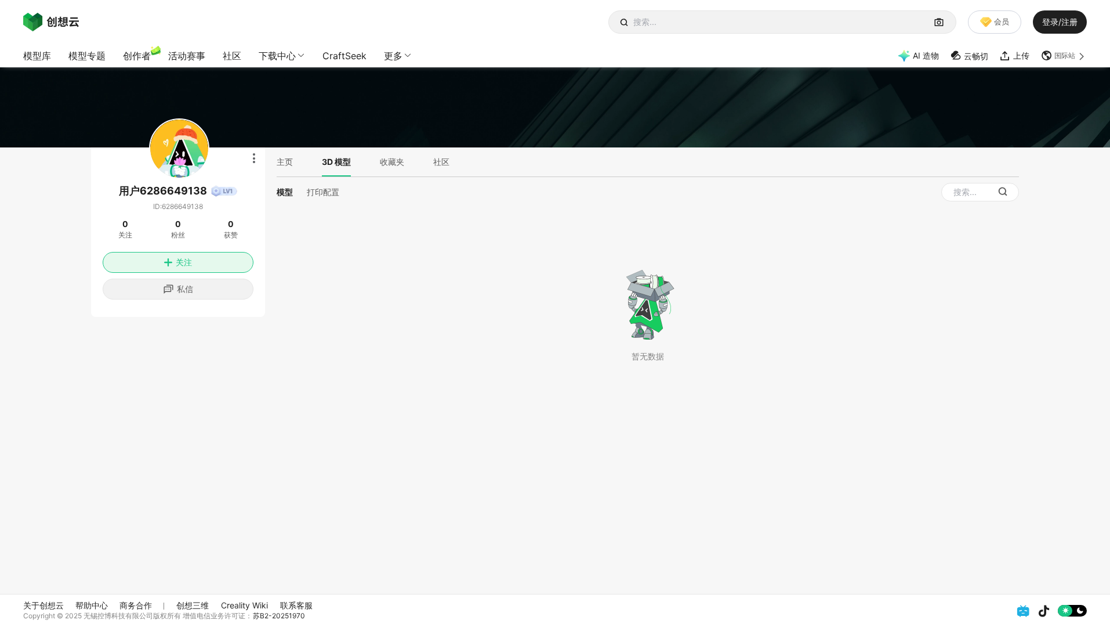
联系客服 (296, 605)
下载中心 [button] (277, 56)
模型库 (37, 56)
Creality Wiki (244, 605)
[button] (1064, 56)
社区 (232, 56)
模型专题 (87, 56)
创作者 (137, 56)
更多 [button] (393, 56)
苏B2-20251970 (279, 615)
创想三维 (192, 605)
